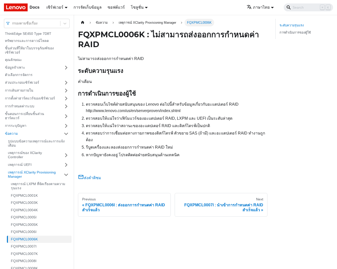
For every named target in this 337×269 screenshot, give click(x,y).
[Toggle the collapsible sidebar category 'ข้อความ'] (66, 134)
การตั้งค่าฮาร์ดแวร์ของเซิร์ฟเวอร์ (30, 98)
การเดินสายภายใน (19, 90)
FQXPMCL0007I (24, 247)
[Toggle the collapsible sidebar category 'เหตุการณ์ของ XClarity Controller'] (66, 155)
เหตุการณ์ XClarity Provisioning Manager (32, 174)
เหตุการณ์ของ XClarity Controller (25, 155)
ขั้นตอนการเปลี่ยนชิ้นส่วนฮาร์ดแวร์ (24, 116)
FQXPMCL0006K (24, 239)
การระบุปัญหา (15, 126)
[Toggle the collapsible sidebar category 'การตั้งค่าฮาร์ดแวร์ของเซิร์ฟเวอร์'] (66, 98)
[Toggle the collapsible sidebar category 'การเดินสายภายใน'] (66, 91)
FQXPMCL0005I (24, 217)
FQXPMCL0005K (24, 225)
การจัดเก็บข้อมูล (88, 7)
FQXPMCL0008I (24, 261)
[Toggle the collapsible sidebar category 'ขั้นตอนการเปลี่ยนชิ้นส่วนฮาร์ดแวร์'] (66, 116)
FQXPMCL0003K (24, 203)
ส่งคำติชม (92, 178)
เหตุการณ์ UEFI (20, 165)
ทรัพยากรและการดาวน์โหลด (27, 41)
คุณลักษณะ (13, 60)
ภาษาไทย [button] (261, 7)
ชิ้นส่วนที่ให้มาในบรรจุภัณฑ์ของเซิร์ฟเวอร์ (29, 50)
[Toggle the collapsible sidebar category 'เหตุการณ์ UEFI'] (66, 165)
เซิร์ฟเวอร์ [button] (54, 7)
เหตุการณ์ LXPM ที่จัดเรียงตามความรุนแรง (38, 186)
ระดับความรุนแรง (292, 25)
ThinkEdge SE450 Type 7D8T (28, 34)
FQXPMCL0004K (24, 210)
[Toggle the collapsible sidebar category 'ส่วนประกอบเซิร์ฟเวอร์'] (66, 83)
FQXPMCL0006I (24, 232)
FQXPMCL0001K (24, 195)
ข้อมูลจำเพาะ (15, 67)
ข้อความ (11, 133)
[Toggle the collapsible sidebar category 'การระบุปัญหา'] (66, 126)
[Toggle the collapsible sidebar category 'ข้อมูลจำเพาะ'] (66, 68)
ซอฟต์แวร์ (116, 7)
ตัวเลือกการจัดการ (19, 75)
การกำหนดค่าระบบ (19, 106)
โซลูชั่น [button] (137, 7)
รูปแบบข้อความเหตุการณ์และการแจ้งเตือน (36, 143)
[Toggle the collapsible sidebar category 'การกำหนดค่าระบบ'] (66, 106)
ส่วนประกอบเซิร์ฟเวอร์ (22, 82)
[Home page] (82, 22)
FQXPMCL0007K (24, 254)
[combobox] (12, 23)
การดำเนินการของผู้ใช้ (295, 32)
